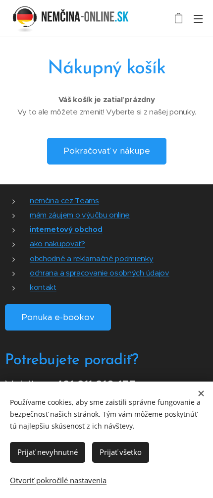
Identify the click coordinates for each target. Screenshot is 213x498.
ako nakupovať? (57, 243)
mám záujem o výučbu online (80, 215)
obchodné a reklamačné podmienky (92, 258)
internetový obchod (66, 229)
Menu (198, 18)
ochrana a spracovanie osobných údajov (99, 272)
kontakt (43, 287)
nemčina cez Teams (64, 200)
